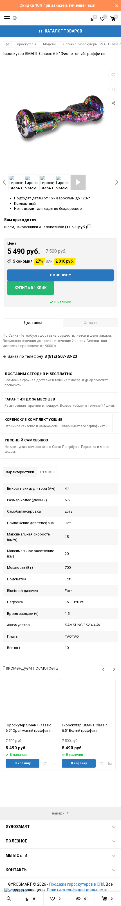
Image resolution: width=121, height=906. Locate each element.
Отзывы (47, 472)
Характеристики (20, 472)
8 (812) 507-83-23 (60, 356)
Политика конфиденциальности (77, 890)
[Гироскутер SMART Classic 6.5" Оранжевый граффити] (31, 699)
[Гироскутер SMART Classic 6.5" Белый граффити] (87, 699)
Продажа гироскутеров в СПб (76, 884)
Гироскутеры (26, 44)
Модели (49, 44)
